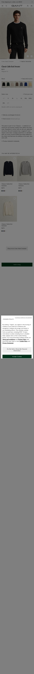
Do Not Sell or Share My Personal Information (17, 349)
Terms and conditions (8, 339)
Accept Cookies (17, 356)
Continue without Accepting (23, 317)
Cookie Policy (23, 341)
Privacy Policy (22, 339)
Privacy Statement (8, 343)
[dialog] (17, 337)
